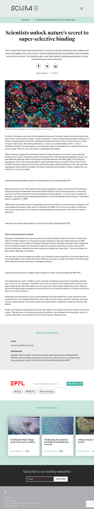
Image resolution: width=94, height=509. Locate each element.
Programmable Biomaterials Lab (22, 345)
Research (26, 20)
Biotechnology (46, 391)
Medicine (30, 391)
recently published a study (51, 189)
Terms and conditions (11, 506)
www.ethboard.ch (10, 500)
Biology (17, 391)
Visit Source (73, 383)
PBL (69, 159)
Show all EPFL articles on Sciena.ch (46, 384)
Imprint (24, 506)
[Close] (81, 8)
